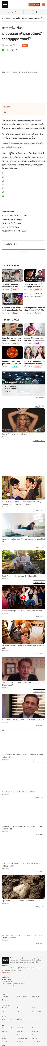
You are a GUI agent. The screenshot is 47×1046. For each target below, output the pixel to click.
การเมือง (4, 1033)
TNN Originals (36, 1013)
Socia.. (37, 366)
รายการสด (5, 998)
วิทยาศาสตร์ (20, 1033)
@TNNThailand (15, 223)
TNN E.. (15, 343)
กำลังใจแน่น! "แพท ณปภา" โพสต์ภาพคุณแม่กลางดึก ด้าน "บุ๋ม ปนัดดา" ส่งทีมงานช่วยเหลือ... (12, 309)
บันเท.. (15, 289)
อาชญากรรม (5, 1037)
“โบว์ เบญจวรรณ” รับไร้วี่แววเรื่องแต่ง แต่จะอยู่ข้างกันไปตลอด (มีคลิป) (34, 309)
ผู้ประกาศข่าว (35, 998)
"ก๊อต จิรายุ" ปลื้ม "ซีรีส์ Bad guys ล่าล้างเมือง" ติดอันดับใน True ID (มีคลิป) (34, 285)
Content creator (7, 1021)
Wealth (19, 1009)
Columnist (20, 1021)
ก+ (16, 12)
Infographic (35, 1040)
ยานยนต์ (4, 1040)
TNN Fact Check (22, 1040)
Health (34, 1009)
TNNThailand (16, 219)
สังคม (33, 1030)
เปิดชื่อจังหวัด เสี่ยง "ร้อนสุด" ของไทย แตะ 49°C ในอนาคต (11, 362)
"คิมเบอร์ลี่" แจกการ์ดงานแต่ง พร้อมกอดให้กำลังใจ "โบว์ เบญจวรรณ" (11, 285)
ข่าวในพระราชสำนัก (7, 1030)
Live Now (35, 4)
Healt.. (37, 343)
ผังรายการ (5, 1002)
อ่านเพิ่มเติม (23, 252)
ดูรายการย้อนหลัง (22, 998)
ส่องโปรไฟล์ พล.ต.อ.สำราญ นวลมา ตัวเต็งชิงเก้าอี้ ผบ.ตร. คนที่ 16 (12, 339)
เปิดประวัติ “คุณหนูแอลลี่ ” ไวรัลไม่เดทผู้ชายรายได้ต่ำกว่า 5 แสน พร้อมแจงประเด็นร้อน (34, 362)
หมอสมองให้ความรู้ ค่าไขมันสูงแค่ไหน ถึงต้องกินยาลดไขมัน (34, 339)
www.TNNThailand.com (18, 215)
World (4, 1009)
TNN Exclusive (21, 1030)
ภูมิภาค (33, 1037)
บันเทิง (8, 18)
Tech (3, 1013)
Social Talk (35, 1033)
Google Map (6, 974)
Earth (15, 366)
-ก (8, 12)
